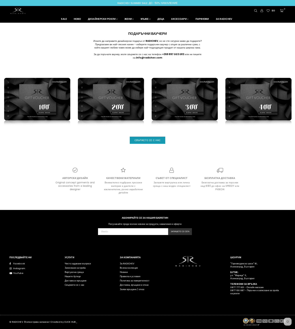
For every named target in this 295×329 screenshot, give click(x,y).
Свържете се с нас (75, 285)
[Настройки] (262, 10)
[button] (274, 10)
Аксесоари (179, 19)
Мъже (145, 19)
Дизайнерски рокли (102, 19)
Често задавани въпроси (78, 263)
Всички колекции (129, 267)
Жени (128, 19)
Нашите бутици (73, 276)
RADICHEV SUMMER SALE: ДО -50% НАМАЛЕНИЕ (147, 3)
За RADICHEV (127, 263)
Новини (124, 272)
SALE (64, 19)
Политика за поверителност (134, 280)
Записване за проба (75, 267)
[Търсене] (256, 10)
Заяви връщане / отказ (132, 289)
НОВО (77, 19)
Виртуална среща (74, 272)
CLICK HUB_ (70, 322)
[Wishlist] (268, 10)
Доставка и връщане (76, 280)
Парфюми (202, 19)
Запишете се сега (180, 231)
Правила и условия (130, 276)
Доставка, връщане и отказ (134, 285)
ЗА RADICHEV (224, 19)
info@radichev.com (149, 57)
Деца (160, 19)
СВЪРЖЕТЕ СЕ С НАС (148, 140)
